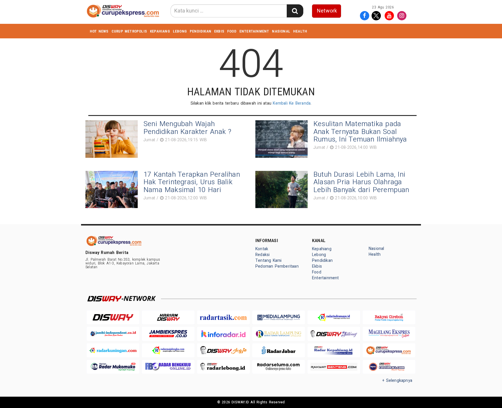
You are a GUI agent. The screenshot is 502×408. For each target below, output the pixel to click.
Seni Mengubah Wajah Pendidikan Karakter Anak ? (188, 128)
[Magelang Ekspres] (389, 333)
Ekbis (219, 31)
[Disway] (113, 317)
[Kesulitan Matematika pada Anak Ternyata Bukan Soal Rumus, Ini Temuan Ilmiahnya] (283, 139)
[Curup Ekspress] (389, 350)
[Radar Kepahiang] (334, 350)
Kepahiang (160, 31)
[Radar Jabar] (278, 350)
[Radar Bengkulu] (168, 366)
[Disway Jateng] (334, 333)
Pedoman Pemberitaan (277, 266)
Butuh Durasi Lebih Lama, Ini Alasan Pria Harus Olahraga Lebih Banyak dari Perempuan (361, 182)
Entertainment (254, 31)
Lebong (180, 31)
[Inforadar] (223, 333)
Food (231, 31)
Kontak (261, 249)
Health (300, 31)
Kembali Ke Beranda (292, 103)
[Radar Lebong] (223, 366)
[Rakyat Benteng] (334, 366)
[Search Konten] (295, 11)
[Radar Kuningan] (113, 350)
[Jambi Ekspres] (168, 333)
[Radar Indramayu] (334, 317)
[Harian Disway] (168, 317)
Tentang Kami (268, 260)
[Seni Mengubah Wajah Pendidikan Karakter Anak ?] (113, 139)
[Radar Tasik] (223, 317)
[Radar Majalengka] (168, 350)
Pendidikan (200, 31)
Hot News (99, 31)
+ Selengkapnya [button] (397, 380)
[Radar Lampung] (278, 333)
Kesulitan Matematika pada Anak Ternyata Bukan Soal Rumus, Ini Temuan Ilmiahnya (360, 131)
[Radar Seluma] (278, 366)
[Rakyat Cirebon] (389, 317)
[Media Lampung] (278, 317)
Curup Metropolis (129, 31)
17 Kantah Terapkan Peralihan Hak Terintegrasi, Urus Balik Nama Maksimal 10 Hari (192, 182)
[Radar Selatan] (389, 366)
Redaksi (262, 255)
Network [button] (327, 11)
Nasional (281, 31)
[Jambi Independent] (113, 333)
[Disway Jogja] (223, 350)
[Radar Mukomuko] (113, 366)
